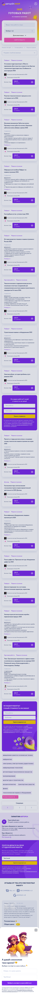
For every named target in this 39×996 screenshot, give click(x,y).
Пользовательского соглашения (24, 990)
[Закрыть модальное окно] (36, 930)
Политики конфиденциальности (10, 991)
